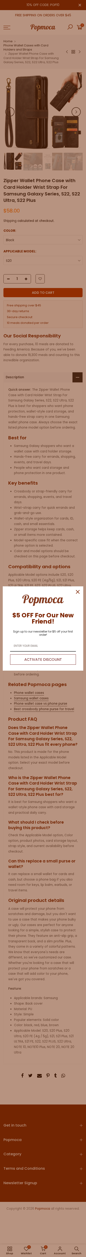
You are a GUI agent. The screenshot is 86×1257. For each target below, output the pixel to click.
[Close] (77, 591)
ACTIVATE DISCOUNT (43, 659)
